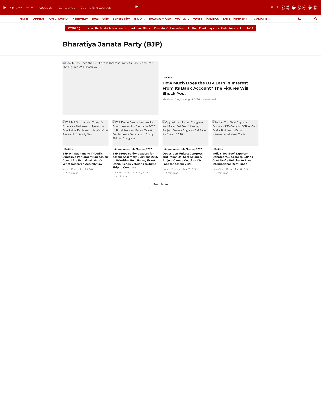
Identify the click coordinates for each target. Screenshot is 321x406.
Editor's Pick (121, 18)
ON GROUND (58, 18)
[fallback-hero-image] (110, 88)
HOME (24, 18)
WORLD (180, 18)
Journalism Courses (96, 8)
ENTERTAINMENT (235, 18)
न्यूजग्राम (197, 18)
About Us (45, 8)
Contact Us (67, 8)
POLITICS (212, 18)
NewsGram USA (160, 18)
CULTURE (260, 18)
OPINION (39, 18)
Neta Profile (100, 18)
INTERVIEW (80, 18)
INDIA (138, 18)
